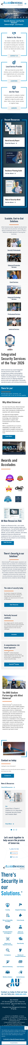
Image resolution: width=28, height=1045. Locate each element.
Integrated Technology (20, 906)
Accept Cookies (14, 1043)
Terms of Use (23, 1017)
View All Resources (7, 787)
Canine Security (20, 917)
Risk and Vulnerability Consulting (8, 917)
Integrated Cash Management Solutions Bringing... (14, 1008)
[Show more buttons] (24, 453)
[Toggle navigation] (25, 3)
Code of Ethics (12, 1019)
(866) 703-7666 (15, 849)
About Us (8, 1016)
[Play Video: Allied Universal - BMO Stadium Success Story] (14, 682)
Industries (14, 634)
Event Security (20, 940)
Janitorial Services (20, 974)
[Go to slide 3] (16, 829)
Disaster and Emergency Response (20, 952)
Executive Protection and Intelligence (7, 929)
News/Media (15, 1016)
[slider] (14, 453)
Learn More (8, 436)
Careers (14, 108)
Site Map (5, 1019)
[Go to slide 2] (13, 829)
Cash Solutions (20, 963)
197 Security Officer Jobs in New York (13, 1002)
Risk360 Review (14, 664)
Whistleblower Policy (15, 1021)
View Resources (14, 604)
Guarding (7, 906)
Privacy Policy (14, 1017)
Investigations (7, 952)
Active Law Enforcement (20, 929)
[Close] (26, 1028)
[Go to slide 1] (11, 829)
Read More (8, 824)
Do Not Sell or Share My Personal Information (14, 1039)
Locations (14, 81)
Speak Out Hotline (22, 1019)
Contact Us (14, 56)
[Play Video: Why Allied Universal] (14, 446)
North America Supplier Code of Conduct (15, 1022)
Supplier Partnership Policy (15, 1024)
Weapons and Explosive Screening (7, 940)
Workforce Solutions (7, 974)
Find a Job (15, 857)
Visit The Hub (8, 542)
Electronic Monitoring (8, 963)
